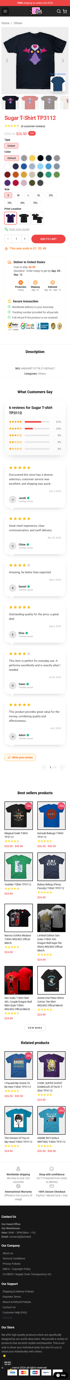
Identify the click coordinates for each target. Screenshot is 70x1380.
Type (7, 139)
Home (5, 23)
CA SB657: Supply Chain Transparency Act (27, 1274)
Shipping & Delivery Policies (18, 1291)
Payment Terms (12, 1296)
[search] (59, 11)
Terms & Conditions (14, 1258)
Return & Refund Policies (17, 1301)
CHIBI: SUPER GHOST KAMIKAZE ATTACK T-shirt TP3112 (49, 1087)
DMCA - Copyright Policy (17, 1268)
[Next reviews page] (62, 767)
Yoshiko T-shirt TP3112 (17, 884)
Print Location (12, 208)
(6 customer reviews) (33, 126)
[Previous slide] (7, 61)
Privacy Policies (12, 1263)
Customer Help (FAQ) (15, 1312)
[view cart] (65, 11)
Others (18, 23)
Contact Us (9, 1307)
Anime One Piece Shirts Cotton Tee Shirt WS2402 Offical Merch (50, 1001)
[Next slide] (63, 61)
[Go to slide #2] (30, 102)
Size (7, 189)
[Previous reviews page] (44, 767)
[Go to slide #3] (49, 102)
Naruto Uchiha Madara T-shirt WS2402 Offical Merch (17, 939)
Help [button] (63, 1375)
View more (35, 1028)
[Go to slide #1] (10, 102)
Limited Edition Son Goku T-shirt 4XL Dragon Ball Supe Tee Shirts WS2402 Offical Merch (49, 943)
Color (7, 151)
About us (8, 1253)
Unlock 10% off (7, 1363)
